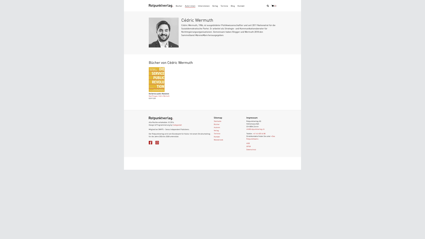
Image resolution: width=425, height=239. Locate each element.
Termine (224, 6)
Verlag (215, 6)
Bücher (179, 6)
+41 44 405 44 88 (259, 133)
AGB (248, 143)
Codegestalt (177, 125)
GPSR (248, 146)
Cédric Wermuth (164, 96)
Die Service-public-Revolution (159, 94)
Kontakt (241, 6)
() (275, 6)
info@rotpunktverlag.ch (255, 129)
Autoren (217, 127)
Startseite (217, 121)
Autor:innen (190, 6)
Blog (233, 6)
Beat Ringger (153, 96)
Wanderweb (218, 140)
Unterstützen (204, 6)
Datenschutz (251, 149)
